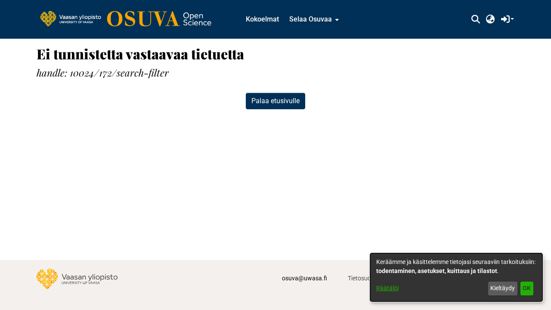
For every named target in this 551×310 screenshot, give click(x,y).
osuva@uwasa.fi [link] (304, 278)
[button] (475, 19)
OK (527, 288)
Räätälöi (387, 288)
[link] (130, 19)
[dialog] (456, 277)
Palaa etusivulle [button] (275, 101)
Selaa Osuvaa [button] (310, 19)
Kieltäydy (502, 288)
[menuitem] (313, 19)
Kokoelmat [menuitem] (262, 19)
